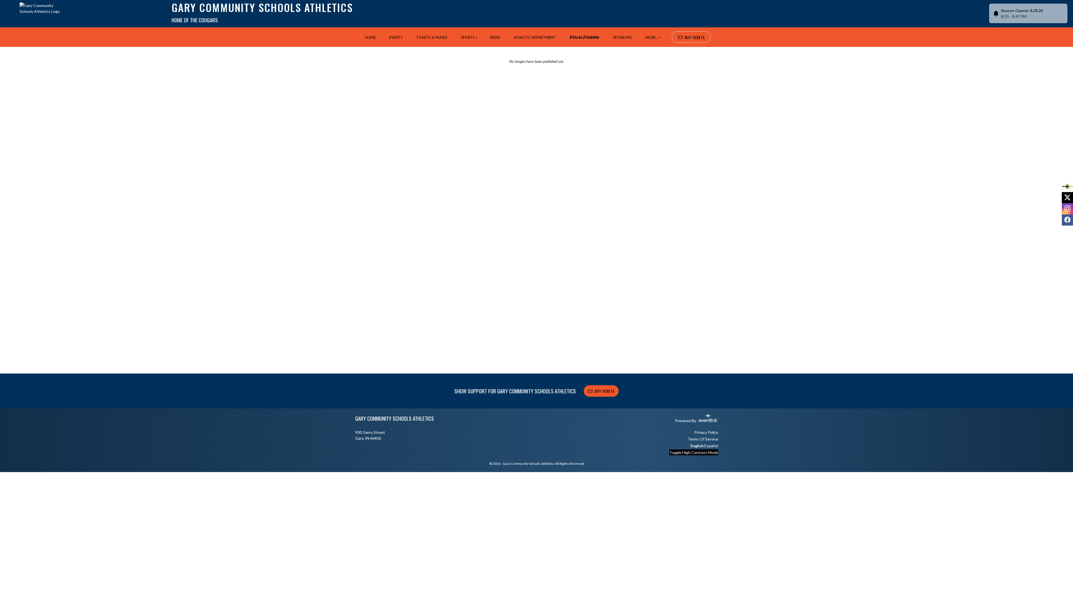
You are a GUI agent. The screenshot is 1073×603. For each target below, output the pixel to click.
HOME (370, 37)
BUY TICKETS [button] (694, 37)
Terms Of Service (703, 439)
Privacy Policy (706, 432)
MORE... (651, 37)
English (697, 445)
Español (711, 445)
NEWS (495, 37)
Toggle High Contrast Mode (693, 452)
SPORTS (468, 37)
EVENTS (396, 37)
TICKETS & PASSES (431, 37)
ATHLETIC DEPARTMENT (535, 37)
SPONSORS (622, 37)
